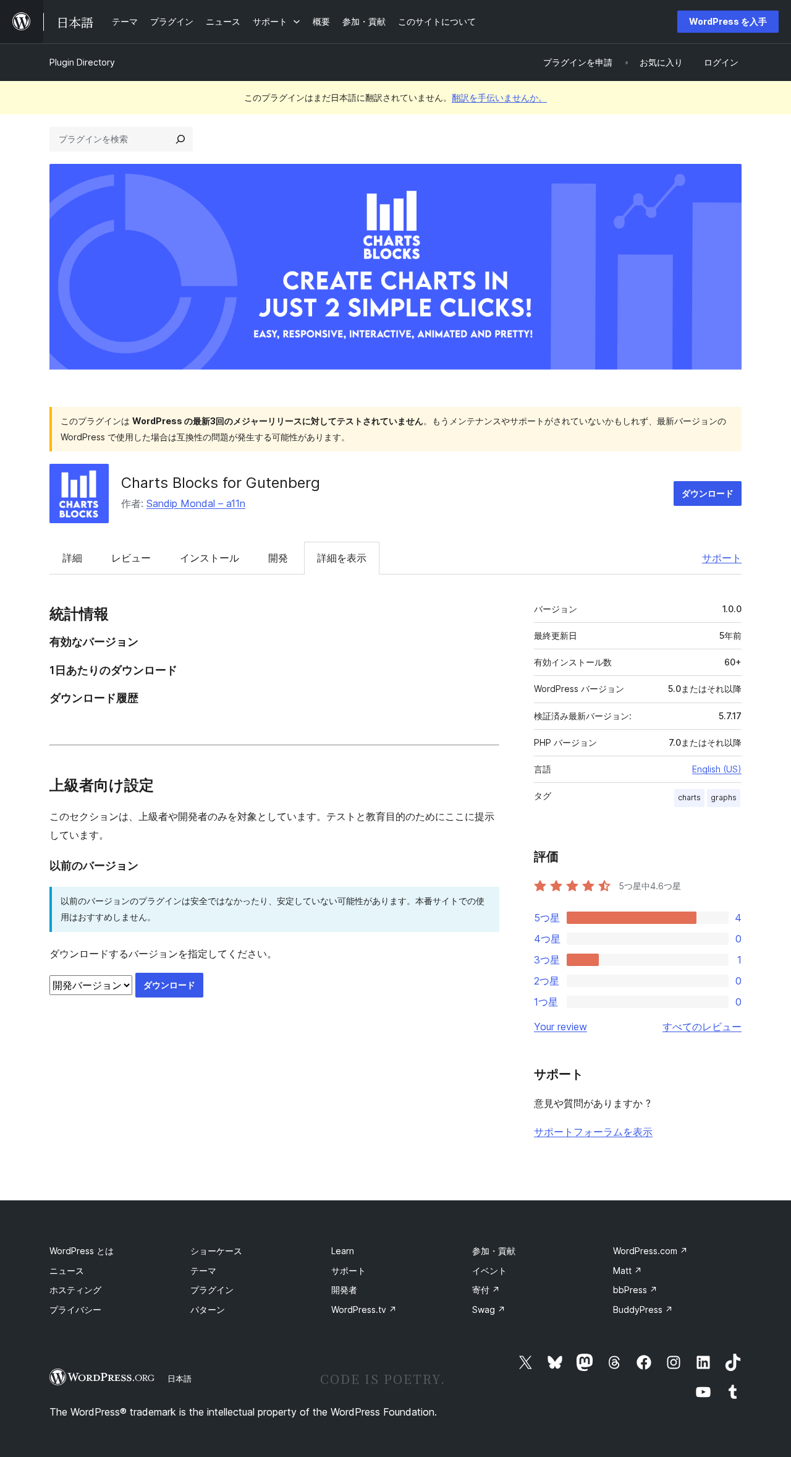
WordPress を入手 (728, 21)
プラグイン (212, 1289)
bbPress (635, 1289)
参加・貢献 (493, 1251)
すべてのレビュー (702, 1026)
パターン (207, 1309)
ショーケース (216, 1251)
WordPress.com (650, 1251)
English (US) (717, 769)
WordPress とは (81, 1251)
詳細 (72, 558)
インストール (209, 558)
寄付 (486, 1289)
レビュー (131, 558)
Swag (488, 1309)
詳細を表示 (341, 558)
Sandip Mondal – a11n (195, 503)
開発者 (344, 1289)
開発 (278, 558)
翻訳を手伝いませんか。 (499, 97)
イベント (489, 1270)
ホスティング (75, 1289)
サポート (722, 558)
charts (689, 797)
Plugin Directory (82, 62)
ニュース (66, 1270)
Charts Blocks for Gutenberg (220, 483)
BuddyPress (643, 1309)
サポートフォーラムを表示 (593, 1132)
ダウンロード (708, 493)
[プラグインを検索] (180, 139)
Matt (627, 1270)
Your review (560, 1026)
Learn (342, 1251)
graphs (724, 797)
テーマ (203, 1270)
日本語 (179, 1378)
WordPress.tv (364, 1309)
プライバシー (75, 1309)
